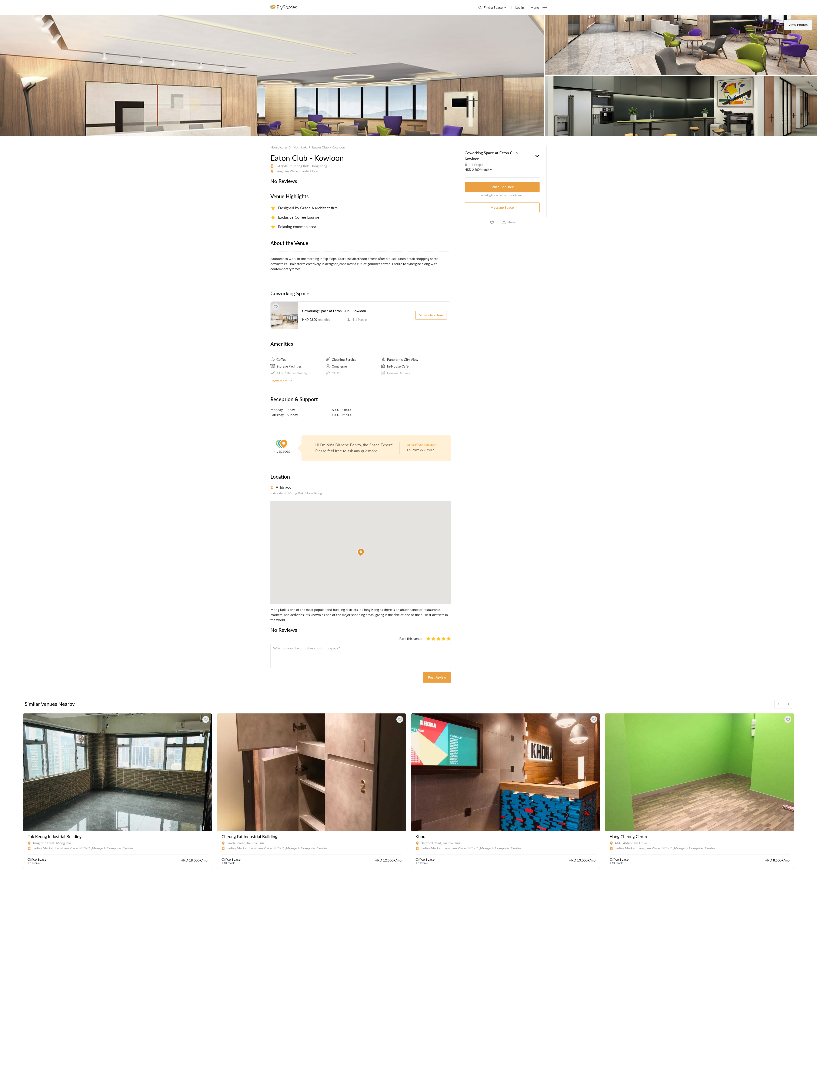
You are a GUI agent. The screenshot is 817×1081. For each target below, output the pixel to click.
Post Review (437, 677)
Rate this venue (410, 638)
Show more (279, 381)
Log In (519, 7)
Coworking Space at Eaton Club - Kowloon (334, 311)
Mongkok (300, 147)
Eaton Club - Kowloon (328, 147)
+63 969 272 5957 (420, 450)
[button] (361, 552)
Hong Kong (278, 147)
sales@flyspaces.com (422, 444)
